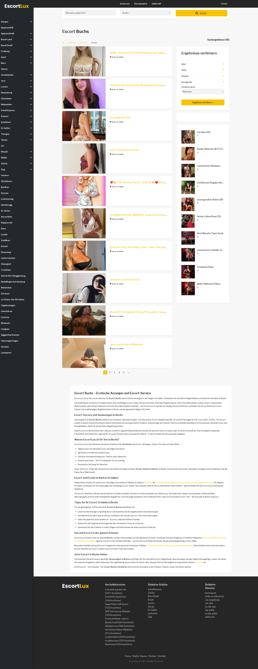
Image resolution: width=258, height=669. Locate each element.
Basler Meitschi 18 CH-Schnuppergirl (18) (219, 148)
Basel (155, 545)
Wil (173, 482)
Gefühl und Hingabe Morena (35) (214, 182)
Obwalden (90, 541)
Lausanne (188, 545)
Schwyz (222, 537)
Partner (152, 656)
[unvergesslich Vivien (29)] (188, 203)
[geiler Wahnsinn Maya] (188, 288)
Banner (143, 656)
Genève (179, 545)
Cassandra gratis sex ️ (116, 589)
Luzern (173, 545)
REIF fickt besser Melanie (117, 611)
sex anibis (210, 610)
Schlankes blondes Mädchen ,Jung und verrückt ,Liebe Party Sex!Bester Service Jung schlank (166, 214)
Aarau (151, 606)
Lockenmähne (112, 636)
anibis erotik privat (214, 596)
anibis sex (210, 617)
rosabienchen (112, 640)
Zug (150, 617)
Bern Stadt (164, 545)
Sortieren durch (188, 87)
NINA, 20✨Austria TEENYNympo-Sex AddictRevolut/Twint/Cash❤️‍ (151, 52)
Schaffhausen (155, 589)
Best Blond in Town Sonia (210, 233)
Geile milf (156, 3)
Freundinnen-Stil (120, 117)
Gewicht (185, 76)
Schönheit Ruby (205, 266)
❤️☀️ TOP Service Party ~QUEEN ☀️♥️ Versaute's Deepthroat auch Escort (156, 182)
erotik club (210, 606)
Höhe (183, 70)
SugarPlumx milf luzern (116, 604)
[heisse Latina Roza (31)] (188, 220)
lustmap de (210, 593)
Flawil (194, 482)
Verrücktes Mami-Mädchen (118, 629)
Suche (202, 13)
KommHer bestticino (115, 596)
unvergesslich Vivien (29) (210, 199)
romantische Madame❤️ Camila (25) (216, 165)
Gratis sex (125, 3)
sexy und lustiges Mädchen (126, 344)
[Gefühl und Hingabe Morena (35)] (188, 187)
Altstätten (166, 482)
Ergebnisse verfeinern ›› (203, 102)
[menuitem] (224, 3)
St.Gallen (120, 57)
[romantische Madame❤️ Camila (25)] (188, 170)
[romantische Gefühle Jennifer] (188, 254)
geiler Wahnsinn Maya (208, 283)
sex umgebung (212, 600)
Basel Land (207, 537)
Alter (183, 64)
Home (128, 656)
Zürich (150, 545)
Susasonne (110, 644)
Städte (224, 3)
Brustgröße (186, 82)
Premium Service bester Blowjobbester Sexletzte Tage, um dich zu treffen (155, 85)
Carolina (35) (203, 132)
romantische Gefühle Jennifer (213, 249)
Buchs (114, 57)
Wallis (215, 537)
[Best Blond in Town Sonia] (188, 237)
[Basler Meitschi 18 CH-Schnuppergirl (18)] (188, 153)
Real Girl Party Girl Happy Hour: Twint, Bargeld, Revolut (143, 247)
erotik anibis (211, 613)
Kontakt (161, 656)
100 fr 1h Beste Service (124, 150)
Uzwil (158, 482)
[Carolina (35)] (188, 136)
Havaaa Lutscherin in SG (125, 279)
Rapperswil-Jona (205, 482)
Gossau (187, 482)
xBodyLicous (111, 626)
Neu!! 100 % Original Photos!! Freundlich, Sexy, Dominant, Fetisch (149, 312)
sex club (209, 603)
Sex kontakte (140, 3)
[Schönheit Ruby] (188, 271)
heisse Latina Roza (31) (209, 216)
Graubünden (79, 541)
